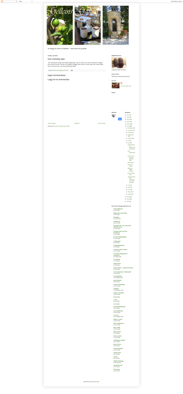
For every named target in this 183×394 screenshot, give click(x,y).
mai (129, 185)
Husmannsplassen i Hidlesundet (122, 272)
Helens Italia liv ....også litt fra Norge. (123, 268)
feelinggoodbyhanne (119, 245)
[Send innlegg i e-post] (71, 70)
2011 (128, 197)
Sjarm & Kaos (117, 344)
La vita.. (116, 299)
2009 (128, 201)
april (129, 187)
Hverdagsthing (118, 276)
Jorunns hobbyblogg (119, 284)
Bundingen (116, 217)
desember (131, 128)
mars (129, 189)
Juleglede (116, 288)
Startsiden (77, 123)
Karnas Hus (117, 297)
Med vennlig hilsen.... (119, 323)
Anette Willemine (118, 209)
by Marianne (117, 221)
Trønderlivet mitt (118, 365)
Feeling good (117, 241)
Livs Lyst (116, 315)
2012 (128, 126)
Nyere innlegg (51, 123)
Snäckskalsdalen (118, 348)
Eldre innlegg (101, 123)
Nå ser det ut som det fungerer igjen (131, 158)
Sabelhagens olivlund (119, 340)
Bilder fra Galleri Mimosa (130, 170)
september (131, 134)
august (130, 138)
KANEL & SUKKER (119, 293)
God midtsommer (131, 152)
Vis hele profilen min (126, 86)
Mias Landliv (117, 327)
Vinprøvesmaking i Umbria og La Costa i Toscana (131, 179)
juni (129, 143)
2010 (128, 199)
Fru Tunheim (117, 259)
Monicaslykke (117, 331)
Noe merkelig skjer (131, 174)
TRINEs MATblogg (118, 361)
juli (129, 140)
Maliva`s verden (118, 319)
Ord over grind (117, 336)
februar (130, 192)
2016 (128, 117)
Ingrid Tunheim (117, 280)
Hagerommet (117, 263)
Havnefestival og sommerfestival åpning (131, 147)
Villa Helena (117, 369)
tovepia (116, 357)
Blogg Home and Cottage (120, 213)
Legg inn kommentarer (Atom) (62, 126)
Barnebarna (131, 162)
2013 (128, 124)
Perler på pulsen (130, 165)
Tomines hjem (117, 352)
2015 (128, 119)
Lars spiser (117, 304)
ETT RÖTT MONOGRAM (120, 237)
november (131, 130)
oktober (130, 132)
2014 (128, 121)
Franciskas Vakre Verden (120, 249)
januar (130, 194)
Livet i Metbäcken (118, 311)
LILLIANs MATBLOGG (119, 306)
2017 (128, 115)
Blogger (97, 381)
